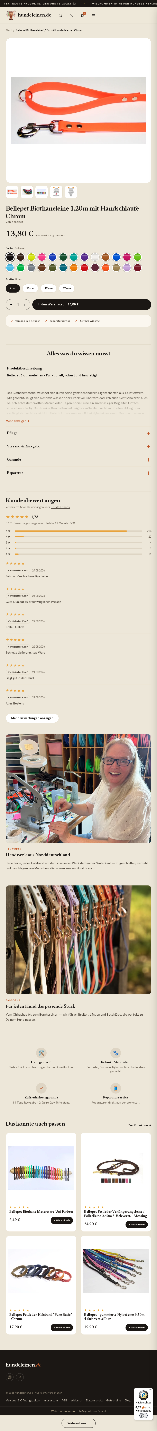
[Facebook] (20, 1377)
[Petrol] (63, 267)
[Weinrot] (137, 267)
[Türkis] (74, 257)
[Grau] (31, 267)
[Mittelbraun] (42, 267)
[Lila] (84, 257)
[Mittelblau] (116, 257)
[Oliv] (52, 267)
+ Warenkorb (62, 1220)
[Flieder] (127, 267)
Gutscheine (113, 1400)
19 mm (49, 288)
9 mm (13, 288)
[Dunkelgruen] (63, 257)
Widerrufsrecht (78, 1423)
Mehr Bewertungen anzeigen (32, 718)
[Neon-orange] (105, 267)
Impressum (51, 1400)
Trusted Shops (60, 507)
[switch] (143, 1415)
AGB (64, 1400)
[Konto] (71, 15)
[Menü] (150, 1390)
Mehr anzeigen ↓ (18, 421)
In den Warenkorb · (58, 304)
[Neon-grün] (20, 267)
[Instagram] (9, 1377)
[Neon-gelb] (31, 257)
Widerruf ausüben (63, 1411)
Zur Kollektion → (139, 1125)
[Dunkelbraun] (20, 257)
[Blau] (52, 257)
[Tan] (116, 267)
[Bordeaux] (95, 267)
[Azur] (10, 267)
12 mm (67, 288)
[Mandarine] (74, 267)
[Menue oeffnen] (93, 15)
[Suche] (60, 15)
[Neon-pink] (42, 257)
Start (9, 30)
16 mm (30, 288)
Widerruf (76, 1400)
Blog (127, 1400)
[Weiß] (95, 257)
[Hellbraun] (105, 257)
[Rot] (84, 267)
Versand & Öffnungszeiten (23, 1400)
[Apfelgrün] (137, 257)
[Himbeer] (127, 257)
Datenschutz (94, 1400)
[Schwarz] (10, 257)
